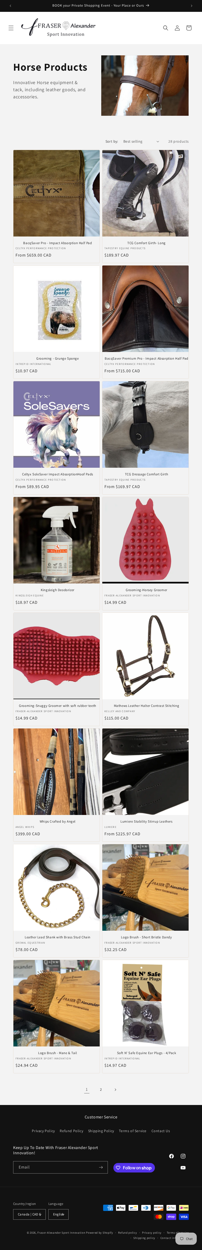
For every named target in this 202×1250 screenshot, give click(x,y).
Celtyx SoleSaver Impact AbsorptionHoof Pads (57, 474)
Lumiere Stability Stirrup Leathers (146, 821)
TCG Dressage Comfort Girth (146, 474)
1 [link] (87, 1089)
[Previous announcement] (10, 6)
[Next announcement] (192, 6)
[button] (11, 28)
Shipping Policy (101, 1130)
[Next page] (115, 1089)
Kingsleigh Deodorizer (57, 590)
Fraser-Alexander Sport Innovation (61, 1232)
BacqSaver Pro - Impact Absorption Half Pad (57, 243)
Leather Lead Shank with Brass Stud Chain (57, 937)
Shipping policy (144, 1238)
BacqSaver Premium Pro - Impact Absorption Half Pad (146, 358)
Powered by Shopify (99, 1232)
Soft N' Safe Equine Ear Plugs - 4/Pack (146, 1053)
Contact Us (161, 1130)
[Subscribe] (101, 1167)
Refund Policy (71, 1130)
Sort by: (111, 141)
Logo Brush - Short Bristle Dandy (146, 937)
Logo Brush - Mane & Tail (57, 1053)
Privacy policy (151, 1232)
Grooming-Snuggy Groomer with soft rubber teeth (57, 706)
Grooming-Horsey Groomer (146, 590)
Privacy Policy (43, 1130)
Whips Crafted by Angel (57, 821)
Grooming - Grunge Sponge (57, 358)
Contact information (174, 1238)
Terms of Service (133, 1130)
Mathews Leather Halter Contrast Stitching (146, 706)
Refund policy (127, 1232)
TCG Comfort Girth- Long (146, 243)
